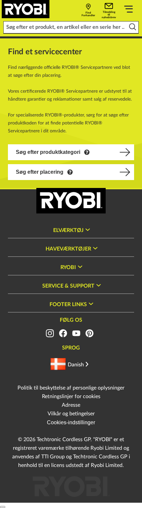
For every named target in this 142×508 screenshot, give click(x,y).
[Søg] (132, 27)
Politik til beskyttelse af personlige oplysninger (71, 388)
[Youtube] (76, 333)
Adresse (71, 405)
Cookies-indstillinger (71, 422)
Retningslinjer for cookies (71, 396)
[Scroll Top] (2, 507)
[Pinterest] (89, 333)
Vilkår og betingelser (71, 413)
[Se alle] (128, 10)
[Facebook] (63, 333)
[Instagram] (50, 333)
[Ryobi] (25, 9)
